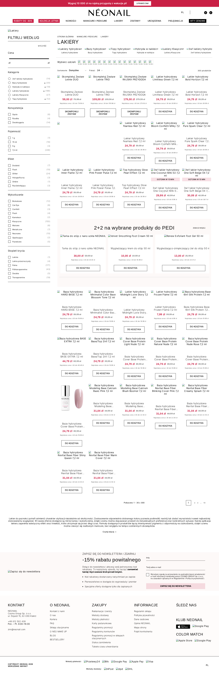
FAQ (52, 623)
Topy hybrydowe (19, 99)
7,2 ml (14, 150)
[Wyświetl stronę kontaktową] (14, 12)
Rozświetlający (19, 186)
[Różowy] (120, 62)
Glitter (15, 173)
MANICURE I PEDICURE (87, 37)
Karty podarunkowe (101, 623)
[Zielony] (141, 62)
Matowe (15, 225)
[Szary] (131, 62)
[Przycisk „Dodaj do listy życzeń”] (177, 78)
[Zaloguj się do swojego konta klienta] (199, 12)
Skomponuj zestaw (72, 112)
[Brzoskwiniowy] (90, 62)
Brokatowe (17, 201)
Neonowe (16, 233)
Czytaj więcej (109, 532)
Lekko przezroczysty (21, 261)
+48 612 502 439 (17, 621)
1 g (13, 138)
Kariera (53, 619)
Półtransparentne (19, 269)
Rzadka (15, 118)
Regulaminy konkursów (103, 631)
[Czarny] (95, 62)
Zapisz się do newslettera (175, 586)
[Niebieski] (110, 62)
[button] (23, 3)
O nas (53, 615)
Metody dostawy (100, 615)
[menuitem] (23, 22)
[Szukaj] (193, 12)
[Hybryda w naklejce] (145, 48)
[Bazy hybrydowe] (95, 48)
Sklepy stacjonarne (59, 627)
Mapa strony (140, 627)
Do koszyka (165, 111)
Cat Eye (15, 205)
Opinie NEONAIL (142, 623)
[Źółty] (151, 62)
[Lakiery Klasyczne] (172, 48)
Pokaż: (92, 70)
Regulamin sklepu (142, 611)
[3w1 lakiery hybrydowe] (200, 48)
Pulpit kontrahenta (143, 631)
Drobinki (16, 165)
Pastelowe (16, 242)
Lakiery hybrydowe (20, 91)
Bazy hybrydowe (19, 83)
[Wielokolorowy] (136, 62)
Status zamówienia (101, 642)
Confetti (15, 209)
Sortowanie (62, 70)
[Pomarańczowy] (115, 62)
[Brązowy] (85, 62)
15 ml (14, 142)
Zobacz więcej (199, 228)
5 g (13, 146)
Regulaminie (179, 578)
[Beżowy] (80, 62)
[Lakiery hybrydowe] (69, 48)
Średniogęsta (18, 122)
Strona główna (65, 37)
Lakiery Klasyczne (20, 95)
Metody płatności (100, 619)
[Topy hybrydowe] (119, 48)
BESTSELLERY (57, 639)
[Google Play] (200, 625)
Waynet (24, 666)
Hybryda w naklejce (21, 87)
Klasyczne (16, 221)
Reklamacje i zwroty (102, 611)
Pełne (14, 265)
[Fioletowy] (105, 62)
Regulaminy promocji (102, 627)
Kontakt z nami (57, 611)
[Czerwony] (100, 62)
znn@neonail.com (16, 629)
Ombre (15, 181)
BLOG (53, 635)
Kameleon (16, 217)
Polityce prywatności (195, 578)
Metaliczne (17, 229)
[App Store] (183, 626)
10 (204, 503)
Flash (14, 169)
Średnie (15, 273)
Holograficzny (18, 177)
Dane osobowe (141, 619)
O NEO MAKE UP (58, 631)
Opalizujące (17, 238)
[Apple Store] (184, 640)
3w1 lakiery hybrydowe (22, 79)
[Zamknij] (210, 3)
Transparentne (18, 277)
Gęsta (14, 114)
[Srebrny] (126, 62)
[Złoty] (146, 62)
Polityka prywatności (144, 615)
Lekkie (15, 257)
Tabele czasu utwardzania (105, 646)
